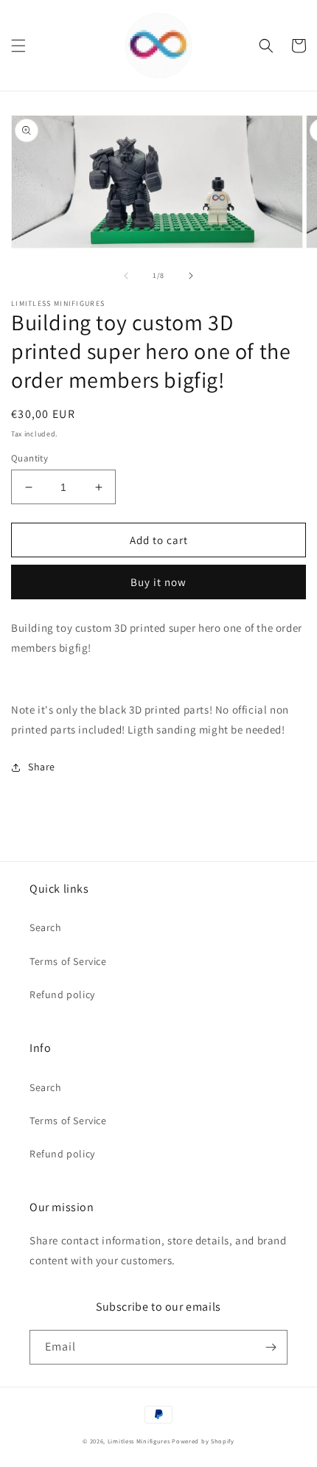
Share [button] (41, 766)
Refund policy (62, 994)
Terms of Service (68, 961)
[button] (18, 45)
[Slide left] (126, 275)
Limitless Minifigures (139, 1441)
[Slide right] (191, 275)
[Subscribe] (270, 1347)
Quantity (29, 458)
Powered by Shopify (203, 1441)
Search (45, 927)
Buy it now (158, 582)
